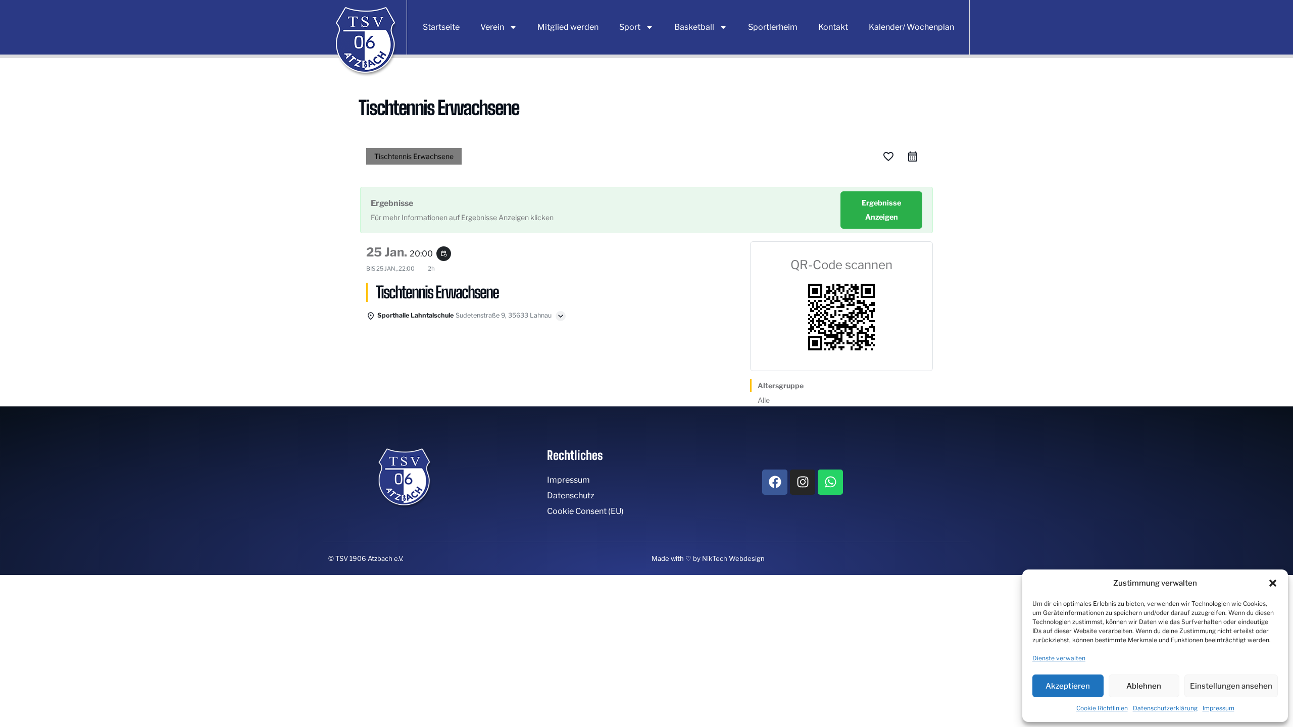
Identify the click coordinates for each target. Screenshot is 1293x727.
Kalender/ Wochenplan (911, 27)
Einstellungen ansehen (1231, 686)
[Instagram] (802, 482)
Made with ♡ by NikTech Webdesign (708, 558)
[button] (1273, 583)
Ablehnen (1143, 686)
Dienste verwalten (1058, 658)
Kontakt (833, 27)
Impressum (1218, 708)
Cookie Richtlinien (1102, 708)
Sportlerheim (773, 27)
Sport (629, 27)
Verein (492, 27)
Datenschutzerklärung (1165, 708)
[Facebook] (774, 482)
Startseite (441, 27)
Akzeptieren (1068, 686)
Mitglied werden (568, 27)
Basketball (694, 27)
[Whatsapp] (830, 482)
